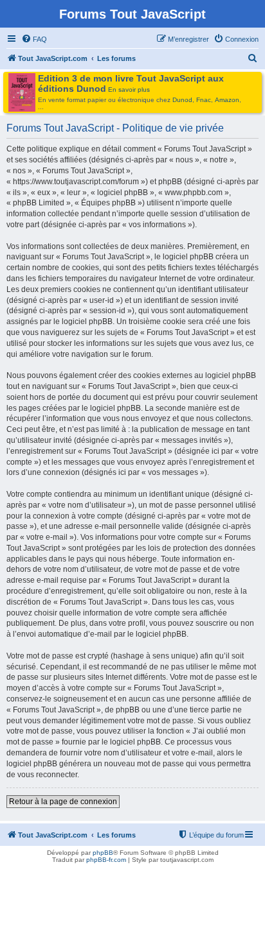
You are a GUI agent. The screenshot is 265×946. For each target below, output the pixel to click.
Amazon (227, 99)
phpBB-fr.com (106, 859)
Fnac (203, 99)
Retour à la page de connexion (63, 801)
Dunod (182, 99)
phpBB (103, 852)
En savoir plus (129, 89)
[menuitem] (34, 39)
